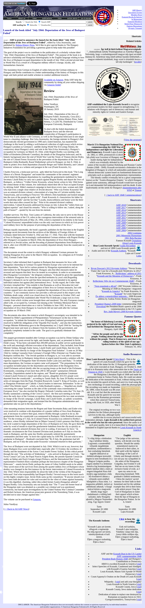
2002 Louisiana (134, 233)
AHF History (137, 10)
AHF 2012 (121, 215)
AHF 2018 (121, 205)
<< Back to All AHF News (16, 509)
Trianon (138, 190)
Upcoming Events (135, 12)
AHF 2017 (121, 207)
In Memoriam (137, 19)
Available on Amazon (53, 80)
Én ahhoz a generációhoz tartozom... (112, 296)
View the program (133, 140)
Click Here (119, 359)
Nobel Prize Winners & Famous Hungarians (133, 25)
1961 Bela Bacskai (133, 238)
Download (101, 306)
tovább (138, 62)
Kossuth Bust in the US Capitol (127, 554)
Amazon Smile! (54, 85)
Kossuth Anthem (118, 251)
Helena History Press (25, 45)
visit (139, 564)
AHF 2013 (121, 212)
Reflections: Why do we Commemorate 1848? (113, 281)
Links (138, 256)
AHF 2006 (121, 228)
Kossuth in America (111, 291)
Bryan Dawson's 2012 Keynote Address (109, 268)
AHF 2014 (121, 210)
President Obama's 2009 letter (108, 304)
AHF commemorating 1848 (129, 556)
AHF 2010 (121, 220)
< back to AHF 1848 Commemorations (123, 195)
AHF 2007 (121, 225)
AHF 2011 (121, 218)
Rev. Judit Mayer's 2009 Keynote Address (122, 311)
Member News (136, 15)
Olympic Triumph (135, 28)
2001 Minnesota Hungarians (128, 235)
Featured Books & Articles (132, 17)
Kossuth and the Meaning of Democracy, (115, 276)
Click (121, 519)
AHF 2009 (121, 223)
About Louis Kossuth (131, 243)
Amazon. (37, 499)
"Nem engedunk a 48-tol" (105, 286)
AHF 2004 (121, 230)
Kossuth (118, 294)
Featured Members (135, 21)
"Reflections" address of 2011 (128, 273)
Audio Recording (128, 245)
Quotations (136, 240)
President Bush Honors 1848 (115, 559)
